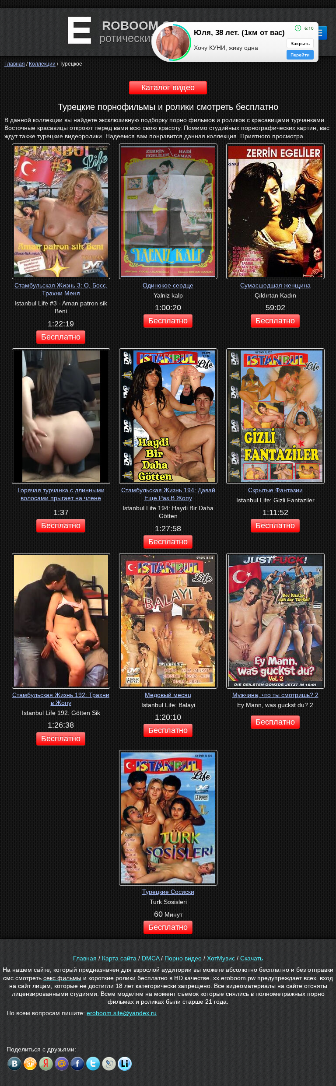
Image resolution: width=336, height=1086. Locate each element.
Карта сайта (119, 958)
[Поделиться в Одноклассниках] (30, 1064)
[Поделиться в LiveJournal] (109, 1064)
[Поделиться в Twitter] (93, 1064)
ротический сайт (140, 38)
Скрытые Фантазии (275, 490)
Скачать (251, 958)
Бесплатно (60, 337)
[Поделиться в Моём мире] (62, 1064)
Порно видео (183, 958)
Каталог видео (168, 87)
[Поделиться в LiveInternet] (125, 1064)
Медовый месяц (168, 694)
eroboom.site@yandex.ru (122, 1012)
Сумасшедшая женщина (275, 285)
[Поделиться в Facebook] (77, 1064)
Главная (85, 958)
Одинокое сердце (168, 285)
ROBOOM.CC (140, 25)
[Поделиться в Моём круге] (46, 1064)
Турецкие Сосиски (168, 891)
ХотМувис (221, 958)
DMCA (150, 958)
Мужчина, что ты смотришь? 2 (275, 694)
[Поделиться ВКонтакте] (14, 1064)
